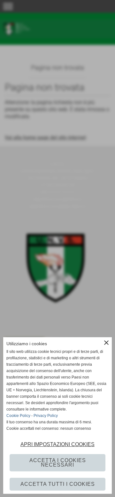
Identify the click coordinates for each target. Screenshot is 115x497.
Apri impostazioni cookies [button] (57, 444)
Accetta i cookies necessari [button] (57, 463)
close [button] (106, 342)
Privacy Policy (46, 415)
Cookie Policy (18, 415)
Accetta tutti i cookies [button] (57, 484)
